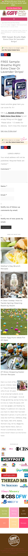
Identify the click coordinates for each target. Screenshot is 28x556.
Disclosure (7, 32)
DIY (4, 523)
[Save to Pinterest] (5, 54)
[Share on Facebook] (2, 54)
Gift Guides (23, 512)
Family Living (14, 523)
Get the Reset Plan (14, 8)
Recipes (23, 523)
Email (4, 195)
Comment (6, 169)
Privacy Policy (14, 553)
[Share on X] (9, 54)
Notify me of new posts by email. (12, 220)
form (20, 119)
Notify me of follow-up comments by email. (10, 208)
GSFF (14, 13)
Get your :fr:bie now (8, 131)
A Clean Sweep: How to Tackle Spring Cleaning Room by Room (11, 303)
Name (4, 186)
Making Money (14, 512)
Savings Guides (4, 512)
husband (15, 394)
